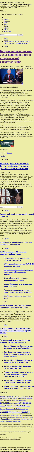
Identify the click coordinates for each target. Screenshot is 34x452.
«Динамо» (3, 398)
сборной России (6, 419)
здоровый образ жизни (16, 415)
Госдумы (29, 398)
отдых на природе (17, 417)
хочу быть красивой (7, 421)
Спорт (6, 26)
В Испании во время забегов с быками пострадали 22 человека (16, 243)
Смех (17, 408)
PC (11, 396)
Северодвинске (10, 409)
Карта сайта (7, 31)
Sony (18, 396)
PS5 (16, 396)
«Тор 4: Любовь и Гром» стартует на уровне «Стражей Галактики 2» (19, 387)
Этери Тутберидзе (16, 411)
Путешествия (20, 405)
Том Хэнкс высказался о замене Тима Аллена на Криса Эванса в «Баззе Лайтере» (17, 354)
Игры (5, 22)
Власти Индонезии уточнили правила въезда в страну (15, 279)
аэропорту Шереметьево (12, 413)
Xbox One (31, 396)
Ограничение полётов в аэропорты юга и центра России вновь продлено (18, 272)
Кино (5, 24)
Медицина (25, 402)
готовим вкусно (6, 415)
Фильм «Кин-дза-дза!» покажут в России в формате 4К (17, 367)
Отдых (8, 405)
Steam (26, 396)
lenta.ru (9, 153)
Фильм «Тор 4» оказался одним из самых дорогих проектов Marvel (18, 381)
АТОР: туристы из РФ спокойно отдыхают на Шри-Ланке (13, 253)
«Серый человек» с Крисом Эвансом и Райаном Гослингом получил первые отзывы (16, 330)
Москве (2, 406)
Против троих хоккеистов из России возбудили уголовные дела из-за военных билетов (14, 166)
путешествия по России (27, 417)
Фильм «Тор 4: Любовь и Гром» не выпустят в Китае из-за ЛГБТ (18, 361)
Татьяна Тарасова (24, 408)
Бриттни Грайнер (22, 398)
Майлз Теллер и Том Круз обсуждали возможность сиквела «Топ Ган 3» (15, 306)
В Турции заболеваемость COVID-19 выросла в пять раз (19, 265)
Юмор (25, 411)
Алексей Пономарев (12, 398)
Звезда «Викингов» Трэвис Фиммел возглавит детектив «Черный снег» (18, 347)
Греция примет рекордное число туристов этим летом (17, 259)
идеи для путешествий (27, 415)
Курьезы (4, 402)
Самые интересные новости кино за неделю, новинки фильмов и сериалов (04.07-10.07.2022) (18, 374)
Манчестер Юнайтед (14, 403)
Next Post (3, 156)
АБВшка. (3, 11)
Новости (6, 19)
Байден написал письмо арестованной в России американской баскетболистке (16, 56)
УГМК (9, 411)
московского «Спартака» (6, 417)
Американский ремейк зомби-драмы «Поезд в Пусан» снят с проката (15, 341)
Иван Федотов (3, 400)
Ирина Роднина (22, 400)
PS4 (13, 396)
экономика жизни (16, 421)
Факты (6, 29)
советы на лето (24, 419)
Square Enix (22, 396)
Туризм (6, 28)
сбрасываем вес (16, 419)
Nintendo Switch (5, 396)
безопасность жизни (25, 413)
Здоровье (7, 21)
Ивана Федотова (13, 400)
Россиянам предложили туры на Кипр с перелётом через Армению (17, 291)
